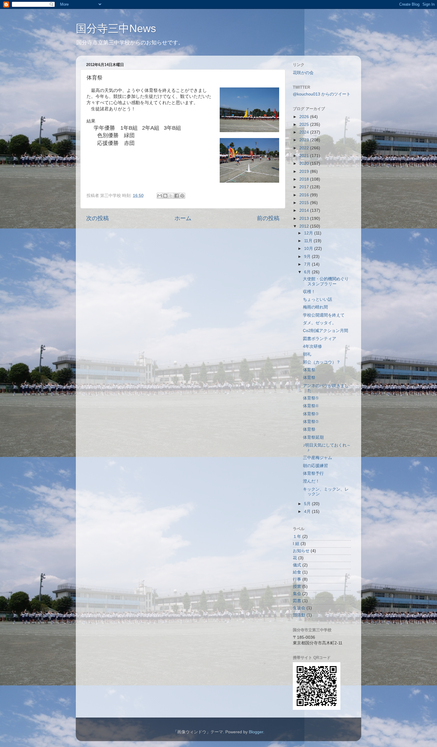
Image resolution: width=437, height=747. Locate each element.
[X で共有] (171, 196)
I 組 (296, 543)
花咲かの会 (303, 73)
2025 (304, 124)
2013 (304, 218)
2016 (304, 195)
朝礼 (307, 354)
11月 (309, 241)
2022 (304, 148)
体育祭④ (311, 406)
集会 (297, 593)
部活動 (299, 615)
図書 (297, 601)
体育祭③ (311, 414)
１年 (297, 536)
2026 (304, 117)
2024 (304, 132)
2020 (304, 163)
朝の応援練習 (315, 465)
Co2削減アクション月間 (325, 330)
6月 (308, 272)
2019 (304, 171)
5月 (308, 504)
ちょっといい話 (317, 299)
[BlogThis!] (165, 196)
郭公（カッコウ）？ (321, 362)
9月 (308, 256)
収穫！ (309, 291)
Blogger (256, 732)
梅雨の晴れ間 (315, 307)
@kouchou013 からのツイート (321, 94)
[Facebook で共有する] (177, 196)
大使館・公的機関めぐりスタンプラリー (326, 281)
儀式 (297, 565)
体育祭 (309, 370)
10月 (309, 248)
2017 (304, 187)
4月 (308, 511)
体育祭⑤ (311, 398)
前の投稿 (268, 218)
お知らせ (301, 551)
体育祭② (311, 421)
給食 (297, 572)
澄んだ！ (311, 481)
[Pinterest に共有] (182, 196)
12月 (309, 233)
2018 (304, 179)
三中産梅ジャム (317, 457)
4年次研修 (312, 346)
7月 (308, 264)
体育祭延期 (313, 437)
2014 (304, 210)
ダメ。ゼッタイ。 (319, 323)
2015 (304, 203)
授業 (297, 586)
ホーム (183, 218)
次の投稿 (97, 218)
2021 (304, 156)
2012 (304, 226)
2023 (304, 140)
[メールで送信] (160, 196)
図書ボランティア (319, 338)
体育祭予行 (313, 473)
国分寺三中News (116, 28)
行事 (297, 579)
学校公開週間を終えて (324, 315)
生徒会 (299, 608)
